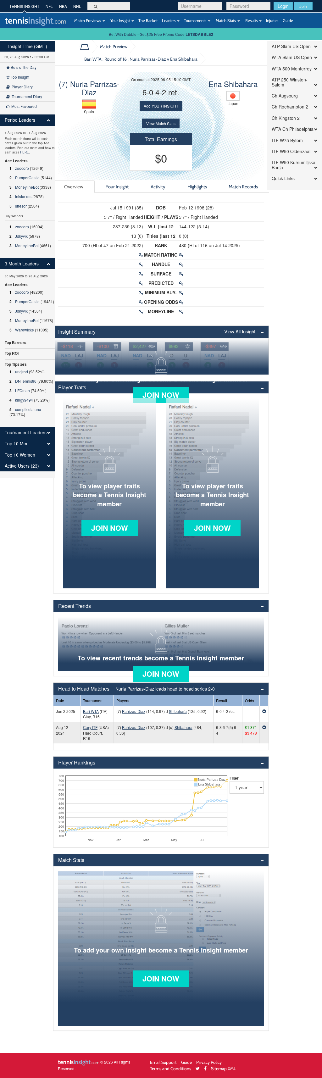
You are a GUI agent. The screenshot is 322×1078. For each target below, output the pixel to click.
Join (303, 6)
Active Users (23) (22, 466)
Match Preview (113, 46)
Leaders (169, 20)
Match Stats (226, 20)
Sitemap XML (223, 1068)
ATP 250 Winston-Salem (290, 82)
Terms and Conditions (170, 1068)
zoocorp (22, 168)
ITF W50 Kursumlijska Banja (293, 165)
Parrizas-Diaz (133, 711)
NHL (77, 6)
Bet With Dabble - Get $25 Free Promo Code (161, 34)
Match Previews (87, 20)
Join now (160, 395)
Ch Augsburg (285, 95)
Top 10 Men (17, 443)
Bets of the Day (23, 67)
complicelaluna (28, 409)
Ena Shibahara (233, 83)
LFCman (22, 390)
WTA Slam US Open (292, 57)
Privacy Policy (209, 1062)
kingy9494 (24, 400)
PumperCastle (27, 177)
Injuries (272, 20)
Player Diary (21, 86)
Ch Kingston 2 (286, 118)
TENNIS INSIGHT (24, 6)
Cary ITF (90, 727)
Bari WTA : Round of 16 (140, 59)
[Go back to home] (87, 46)
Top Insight (19, 77)
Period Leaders (20, 120)
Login (283, 6)
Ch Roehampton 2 (290, 106)
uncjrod (21, 371)
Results (251, 20)
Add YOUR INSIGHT (161, 105)
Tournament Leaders (26, 432)
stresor (21, 205)
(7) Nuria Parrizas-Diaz (89, 87)
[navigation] (27, 259)
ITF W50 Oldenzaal (291, 151)
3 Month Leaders (22, 263)
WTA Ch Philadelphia (293, 129)
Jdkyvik (21, 236)
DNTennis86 (25, 381)
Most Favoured (23, 106)
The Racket (148, 20)
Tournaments (195, 20)
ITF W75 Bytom (287, 140)
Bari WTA (91, 711)
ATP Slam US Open (291, 46)
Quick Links (283, 178)
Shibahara (178, 711)
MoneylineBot (27, 187)
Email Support (163, 1062)
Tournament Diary (26, 96)
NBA (63, 6)
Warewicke (24, 329)
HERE (24, 152)
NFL (49, 6)
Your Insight (120, 20)
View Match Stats (160, 123)
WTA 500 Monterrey (292, 68)
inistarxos (23, 196)
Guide (288, 20)
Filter (234, 778)
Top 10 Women (20, 455)
